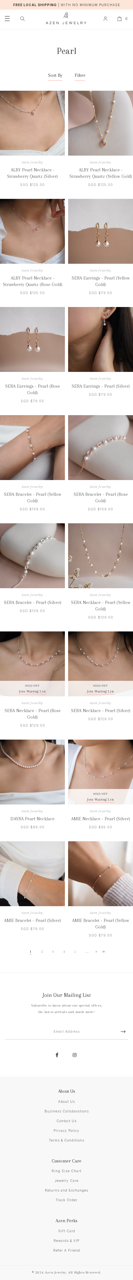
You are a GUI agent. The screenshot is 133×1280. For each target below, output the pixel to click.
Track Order (66, 1200)
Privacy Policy (66, 1130)
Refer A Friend (66, 1250)
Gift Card (66, 1231)
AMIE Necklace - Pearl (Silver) (100, 818)
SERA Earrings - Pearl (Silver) (101, 386)
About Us (66, 1101)
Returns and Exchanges (66, 1190)
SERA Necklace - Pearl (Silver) (100, 710)
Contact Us (66, 1121)
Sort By (55, 75)
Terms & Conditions (66, 1140)
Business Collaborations (67, 1111)
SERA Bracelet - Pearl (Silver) (32, 602)
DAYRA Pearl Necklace (32, 818)
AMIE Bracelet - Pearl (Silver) (32, 920)
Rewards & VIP (66, 1241)
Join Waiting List (32, 691)
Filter (80, 75)
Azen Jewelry (32, 162)
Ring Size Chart (66, 1171)
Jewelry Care (66, 1181)
